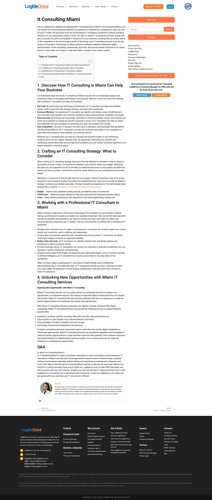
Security (132, 60)
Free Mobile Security (95, 439)
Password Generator (146, 439)
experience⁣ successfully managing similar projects (79, 187)
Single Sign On (134, 63)
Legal (166, 445)
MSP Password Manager (148, 453)
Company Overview (170, 436)
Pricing (114, 6)
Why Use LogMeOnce (118, 436)
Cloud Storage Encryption (96, 436)
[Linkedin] (40, 401)
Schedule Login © (94, 448)
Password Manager (137, 57)
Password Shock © (94, 445)
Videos (141, 436)
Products (60, 6)
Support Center (144, 433)
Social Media (134, 66)
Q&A (42, 77)
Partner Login (144, 456)
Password (132, 54)
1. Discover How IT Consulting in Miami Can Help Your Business (65, 65)
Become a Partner (145, 450)
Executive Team (169, 439)
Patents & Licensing (171, 442)
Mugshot (91, 442)
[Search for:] (145, 29)
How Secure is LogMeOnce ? (121, 439)
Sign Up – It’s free (153, 6)
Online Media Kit (169, 451)
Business (86, 6)
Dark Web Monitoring (95, 454)
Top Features (67, 453)
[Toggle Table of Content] (89, 61)
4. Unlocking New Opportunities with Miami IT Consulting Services (66, 74)
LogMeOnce (133, 51)
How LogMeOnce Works (119, 433)
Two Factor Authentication (140, 69)
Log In (170, 7)
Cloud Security (135, 48)
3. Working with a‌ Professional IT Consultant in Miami (61, 71)
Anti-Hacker (92, 433)
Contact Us (168, 433)
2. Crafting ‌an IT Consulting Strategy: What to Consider (61, 68)
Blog (165, 454)
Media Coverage (169, 448)
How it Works (100, 6)
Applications (133, 45)
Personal (73, 6)
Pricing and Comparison (71, 442)
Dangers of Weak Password (120, 442)
